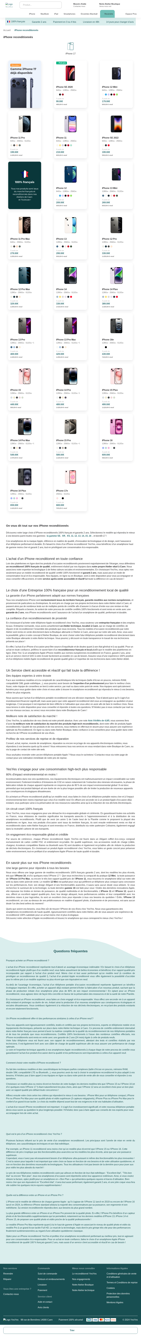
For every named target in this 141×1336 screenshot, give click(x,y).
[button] (27, 961)
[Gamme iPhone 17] (24, 84)
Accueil (7, 30)
